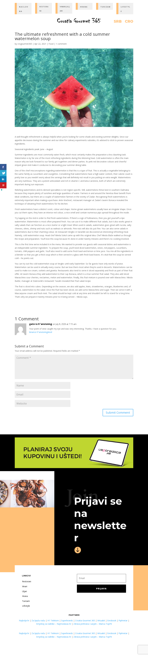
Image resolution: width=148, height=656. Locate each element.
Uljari (24, 591)
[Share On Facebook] (3, 167)
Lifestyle (26, 605)
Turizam (26, 601)
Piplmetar (122, 620)
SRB (118, 22)
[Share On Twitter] (3, 173)
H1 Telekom (53, 620)
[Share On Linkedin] (3, 179)
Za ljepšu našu (38, 620)
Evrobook (111, 620)
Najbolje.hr (24, 620)
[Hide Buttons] (1, 190)
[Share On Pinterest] (3, 185)
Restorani (26, 581)
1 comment (61, 43)
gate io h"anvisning (40, 324)
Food (51, 43)
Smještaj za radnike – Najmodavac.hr (53, 623)
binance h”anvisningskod (40, 332)
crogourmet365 (24, 43)
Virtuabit (101, 620)
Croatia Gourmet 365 (85, 620)
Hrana (25, 596)
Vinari (24, 586)
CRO (129, 22)
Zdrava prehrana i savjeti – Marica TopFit (92, 623)
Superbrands (67, 620)
